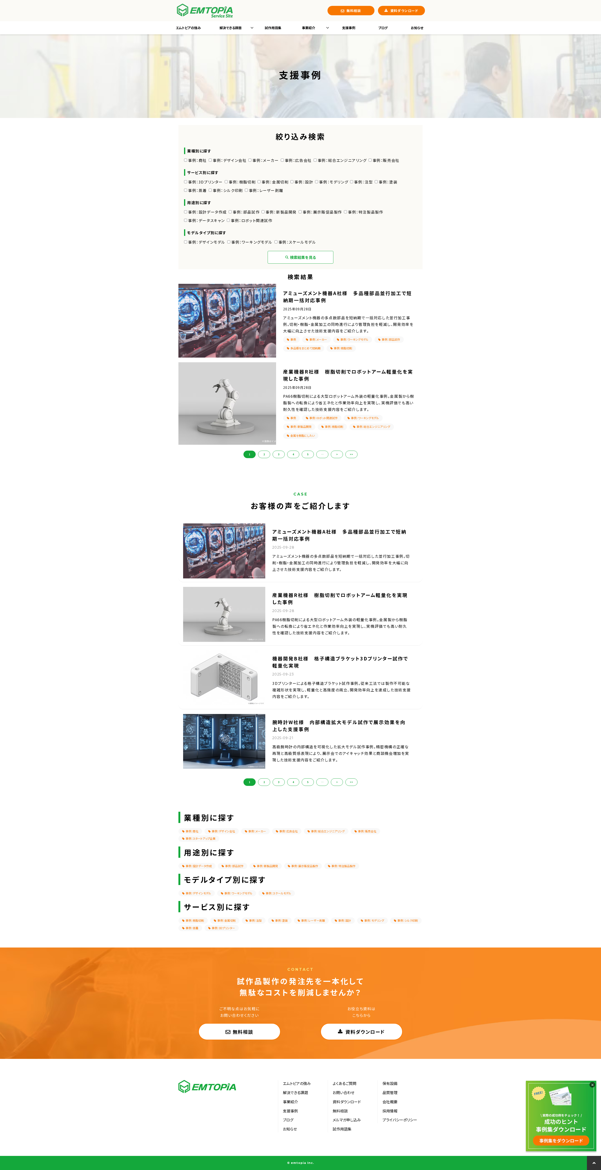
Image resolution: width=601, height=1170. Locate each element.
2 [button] (264, 454)
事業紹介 (308, 27)
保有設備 (389, 1083)
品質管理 (389, 1092)
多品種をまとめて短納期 (305, 348)
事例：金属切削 (275, 182)
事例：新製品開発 (281, 212)
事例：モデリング (333, 182)
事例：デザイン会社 (230, 160)
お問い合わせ (343, 1092)
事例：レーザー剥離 (266, 190)
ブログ (383, 27)
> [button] (337, 454)
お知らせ (417, 27)
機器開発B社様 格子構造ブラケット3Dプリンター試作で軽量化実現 (340, 662)
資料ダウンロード (404, 10)
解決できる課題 (231, 27)
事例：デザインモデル (206, 242)
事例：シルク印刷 (228, 190)
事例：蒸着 (197, 190)
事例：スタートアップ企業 (201, 838)
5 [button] (307, 454)
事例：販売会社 (386, 160)
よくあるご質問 (344, 1083)
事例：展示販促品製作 (322, 212)
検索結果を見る (303, 257)
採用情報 (389, 1111)
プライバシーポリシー (399, 1120)
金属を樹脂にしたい (302, 435)
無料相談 (354, 10)
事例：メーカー (265, 160)
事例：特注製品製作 (365, 212)
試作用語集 (273, 27)
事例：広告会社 (298, 160)
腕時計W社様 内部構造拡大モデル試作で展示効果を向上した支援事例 (339, 726)
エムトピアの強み (188, 27)
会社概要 (389, 1101)
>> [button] (351, 454)
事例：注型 (363, 182)
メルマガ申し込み (347, 1120)
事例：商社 (197, 160)
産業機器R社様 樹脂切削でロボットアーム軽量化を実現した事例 (348, 375)
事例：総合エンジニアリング (342, 160)
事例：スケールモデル (297, 242)
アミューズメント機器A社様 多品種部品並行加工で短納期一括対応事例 (347, 297)
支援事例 (348, 27)
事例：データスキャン (206, 220)
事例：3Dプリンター (205, 182)
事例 (293, 339)
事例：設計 (303, 182)
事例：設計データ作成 (207, 212)
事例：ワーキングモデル (252, 242)
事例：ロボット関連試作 (252, 220)
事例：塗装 (388, 182)
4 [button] (293, 454)
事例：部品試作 (246, 212)
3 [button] (278, 454)
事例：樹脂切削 (242, 182)
